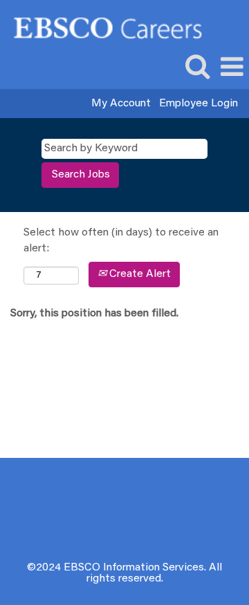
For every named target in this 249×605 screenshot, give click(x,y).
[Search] (197, 67)
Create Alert (139, 274)
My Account (121, 103)
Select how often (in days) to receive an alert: (121, 240)
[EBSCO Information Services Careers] (102, 27)
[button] (231, 68)
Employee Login (198, 103)
